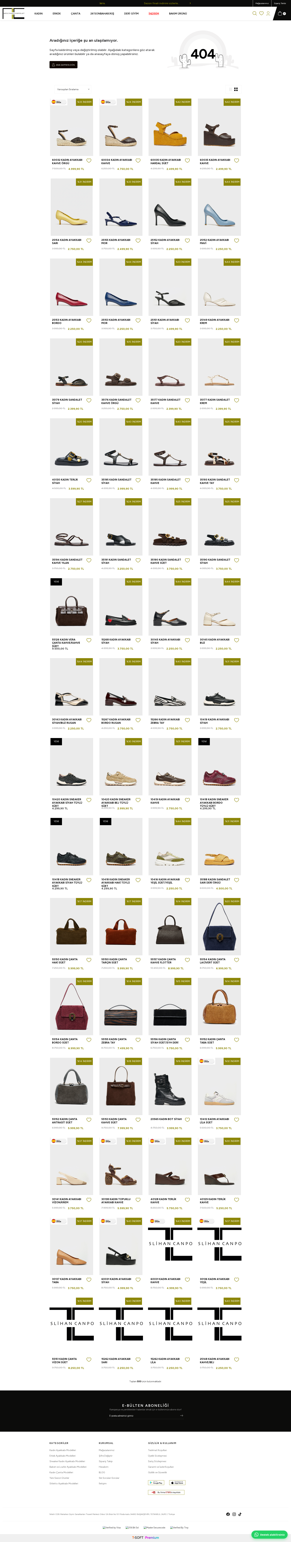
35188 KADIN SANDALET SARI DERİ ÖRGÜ (215, 881)
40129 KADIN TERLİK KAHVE (213, 1201)
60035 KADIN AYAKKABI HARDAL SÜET (166, 161)
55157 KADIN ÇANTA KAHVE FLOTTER (163, 961)
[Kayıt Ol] (181, 1416)
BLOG (102, 1472)
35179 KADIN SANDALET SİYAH (67, 401)
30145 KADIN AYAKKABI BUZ (215, 641)
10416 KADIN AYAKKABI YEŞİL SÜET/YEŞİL (165, 881)
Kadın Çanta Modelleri (61, 1472)
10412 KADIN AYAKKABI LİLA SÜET (214, 1121)
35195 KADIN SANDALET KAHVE (166, 481)
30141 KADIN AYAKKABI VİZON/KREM (66, 1201)
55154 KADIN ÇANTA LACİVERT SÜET (212, 961)
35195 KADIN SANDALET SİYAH (116, 481)
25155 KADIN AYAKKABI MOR (115, 241)
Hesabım (103, 1466)
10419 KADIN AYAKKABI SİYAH (214, 721)
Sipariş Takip (106, 1461)
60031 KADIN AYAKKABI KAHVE (165, 1281)
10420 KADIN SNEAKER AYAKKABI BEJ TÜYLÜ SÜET (116, 802)
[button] (101, 3)
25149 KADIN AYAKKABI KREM (214, 321)
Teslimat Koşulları (157, 1450)
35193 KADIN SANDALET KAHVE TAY (215, 481)
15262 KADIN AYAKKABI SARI (116, 1360)
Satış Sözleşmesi (157, 1461)
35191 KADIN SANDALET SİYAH (116, 561)
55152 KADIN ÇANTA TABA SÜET (212, 1041)
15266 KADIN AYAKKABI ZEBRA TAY (165, 721)
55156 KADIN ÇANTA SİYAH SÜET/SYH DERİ (164, 1041)
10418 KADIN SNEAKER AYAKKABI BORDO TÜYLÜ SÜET (214, 802)
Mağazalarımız (262, 3)
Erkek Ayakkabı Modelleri (63, 1455)
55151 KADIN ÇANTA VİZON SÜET (64, 1360)
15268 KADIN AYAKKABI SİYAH (116, 641)
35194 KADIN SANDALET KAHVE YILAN (67, 561)
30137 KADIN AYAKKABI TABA (66, 1281)
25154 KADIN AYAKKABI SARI (66, 241)
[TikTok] (239, 1514)
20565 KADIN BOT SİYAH (166, 1119)
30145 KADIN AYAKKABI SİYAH (165, 641)
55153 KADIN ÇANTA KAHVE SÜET (114, 1121)
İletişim (103, 1483)
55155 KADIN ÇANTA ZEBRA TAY (114, 1041)
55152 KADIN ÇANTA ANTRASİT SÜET (64, 1121)
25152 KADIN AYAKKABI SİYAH (165, 241)
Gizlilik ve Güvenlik (157, 1472)
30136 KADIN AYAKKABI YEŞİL (214, 1281)
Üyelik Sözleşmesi (157, 1455)
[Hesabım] (268, 13)
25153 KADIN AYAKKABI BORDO (66, 321)
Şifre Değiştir (105, 1455)
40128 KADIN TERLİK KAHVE (163, 1201)
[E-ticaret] (145, 1538)
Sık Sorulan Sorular (109, 1478)
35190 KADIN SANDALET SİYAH (215, 561)
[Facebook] (228, 1514)
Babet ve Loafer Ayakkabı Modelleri (68, 1466)
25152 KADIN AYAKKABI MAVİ (214, 241)
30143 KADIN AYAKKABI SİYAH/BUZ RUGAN (67, 721)
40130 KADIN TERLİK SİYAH (65, 481)
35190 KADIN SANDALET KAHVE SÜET (166, 561)
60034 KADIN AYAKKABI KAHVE (116, 161)
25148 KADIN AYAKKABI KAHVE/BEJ (214, 1360)
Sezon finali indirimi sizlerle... (145, 3)
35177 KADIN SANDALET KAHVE (166, 401)
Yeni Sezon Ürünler (59, 1478)
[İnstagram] (234, 1514)
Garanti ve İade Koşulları (161, 1466)
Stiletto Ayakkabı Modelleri (64, 1483)
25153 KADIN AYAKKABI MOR (115, 321)
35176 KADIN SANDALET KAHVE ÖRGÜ (116, 401)
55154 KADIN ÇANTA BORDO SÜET (65, 1041)
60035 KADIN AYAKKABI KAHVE (215, 161)
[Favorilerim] (261, 13)
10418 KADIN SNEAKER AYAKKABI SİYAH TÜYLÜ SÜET (67, 883)
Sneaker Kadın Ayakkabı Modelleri (67, 1461)
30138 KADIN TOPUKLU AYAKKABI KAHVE (116, 1201)
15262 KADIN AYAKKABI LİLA (165, 1360)
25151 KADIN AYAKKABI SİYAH (165, 321)
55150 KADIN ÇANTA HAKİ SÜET (65, 961)
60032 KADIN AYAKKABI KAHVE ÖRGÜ (67, 161)
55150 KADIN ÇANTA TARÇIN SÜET (114, 961)
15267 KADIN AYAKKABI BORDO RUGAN (116, 721)
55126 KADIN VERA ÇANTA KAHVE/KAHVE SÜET (66, 643)
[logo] (13, 13)
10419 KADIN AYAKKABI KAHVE (165, 801)
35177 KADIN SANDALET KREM (215, 401)
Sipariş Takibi (280, 3)
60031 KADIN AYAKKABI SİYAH (116, 1281)
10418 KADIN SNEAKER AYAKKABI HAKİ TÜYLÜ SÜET (115, 883)
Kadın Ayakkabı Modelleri (63, 1450)
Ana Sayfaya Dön (65, 65)
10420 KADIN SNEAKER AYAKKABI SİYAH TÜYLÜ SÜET (67, 802)
